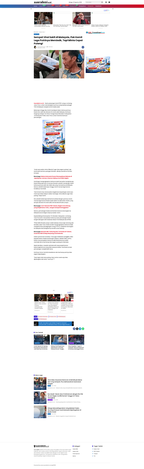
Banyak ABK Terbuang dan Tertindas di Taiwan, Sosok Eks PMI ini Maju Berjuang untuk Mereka (53, 232)
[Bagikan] (83, 47)
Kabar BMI (71, 343)
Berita (49, 385)
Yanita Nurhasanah (41, 46)
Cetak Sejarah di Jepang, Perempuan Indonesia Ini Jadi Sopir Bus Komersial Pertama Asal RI (41, 347)
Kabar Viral (53, 316)
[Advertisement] (26, 30)
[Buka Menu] (109, 2)
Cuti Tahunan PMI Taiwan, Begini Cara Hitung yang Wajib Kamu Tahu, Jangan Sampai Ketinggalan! (52, 206)
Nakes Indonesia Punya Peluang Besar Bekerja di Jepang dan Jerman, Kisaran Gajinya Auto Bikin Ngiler (53, 177)
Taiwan (96, 453)
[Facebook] (74, 328)
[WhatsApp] (83, 328)
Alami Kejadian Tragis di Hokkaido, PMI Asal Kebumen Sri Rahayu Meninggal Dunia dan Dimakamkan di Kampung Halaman (76, 347)
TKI (94, 456)
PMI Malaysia (62, 316)
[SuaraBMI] (50, 2)
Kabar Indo (36, 34)
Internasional (76, 453)
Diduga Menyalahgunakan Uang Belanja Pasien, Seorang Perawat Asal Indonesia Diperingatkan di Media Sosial (64, 410)
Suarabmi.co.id (39, 103)
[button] (102, 2)
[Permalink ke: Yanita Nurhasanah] (35, 47)
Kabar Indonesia (44, 316)
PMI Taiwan (97, 451)
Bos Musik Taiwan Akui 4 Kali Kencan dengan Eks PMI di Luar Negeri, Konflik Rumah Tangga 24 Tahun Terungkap (65, 396)
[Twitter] (77, 328)
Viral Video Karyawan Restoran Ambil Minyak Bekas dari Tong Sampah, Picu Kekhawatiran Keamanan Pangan (65, 382)
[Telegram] (80, 328)
